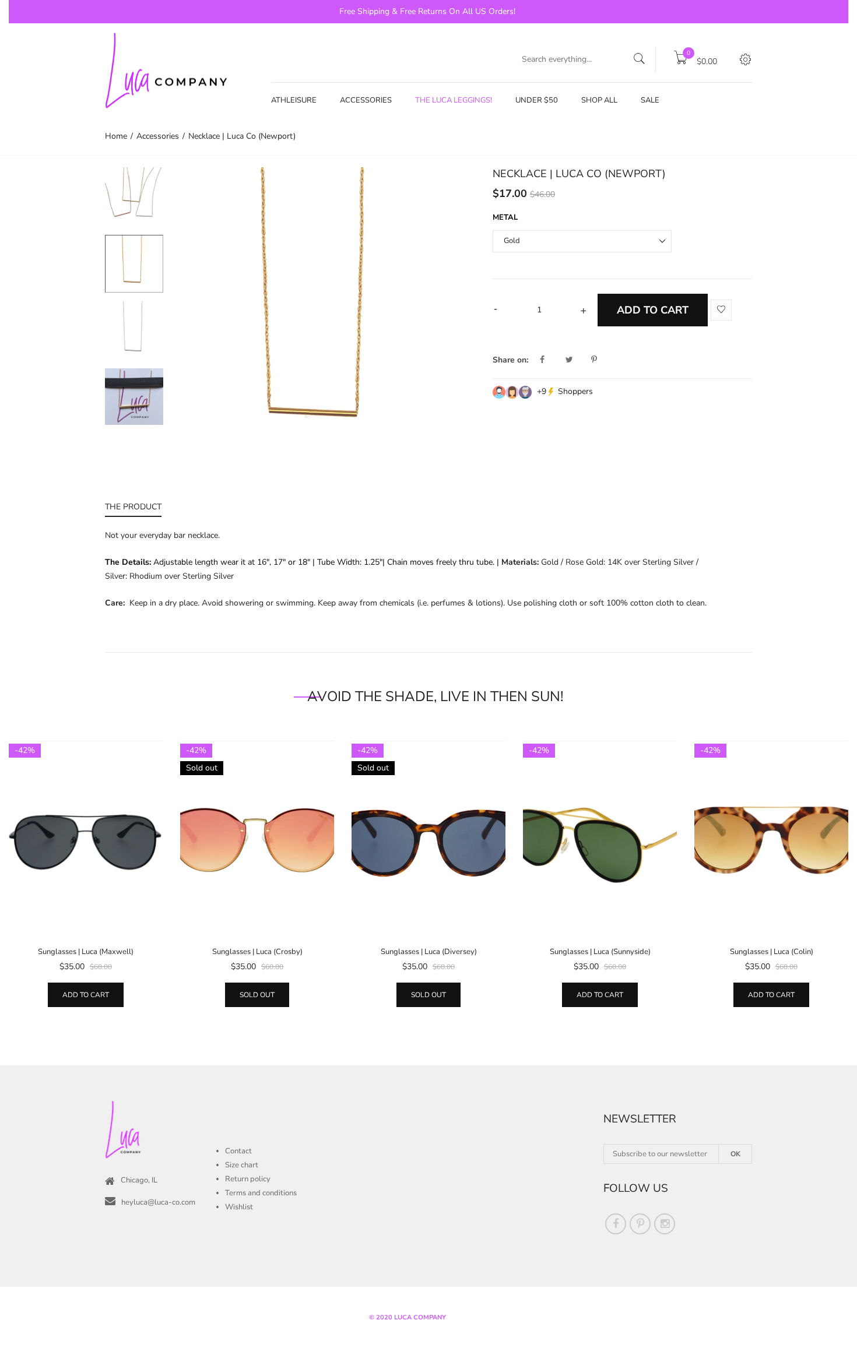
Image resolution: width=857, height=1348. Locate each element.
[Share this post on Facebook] (551, 360)
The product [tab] (133, 506)
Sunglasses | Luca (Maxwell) (86, 951)
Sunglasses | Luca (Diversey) (429, 951)
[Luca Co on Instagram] (664, 1223)
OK (735, 1154)
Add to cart (85, 994)
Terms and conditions (261, 1193)
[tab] (133, 508)
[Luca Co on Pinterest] (640, 1223)
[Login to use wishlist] (721, 310)
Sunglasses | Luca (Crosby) (257, 951)
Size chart (241, 1165)
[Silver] (134, 330)
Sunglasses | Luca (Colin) (771, 951)
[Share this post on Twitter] (577, 360)
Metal (505, 217)
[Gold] (134, 264)
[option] (134, 201)
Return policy (248, 1179)
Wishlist (239, 1207)
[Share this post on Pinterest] (594, 360)
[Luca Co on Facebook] (615, 1223)
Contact (238, 1151)
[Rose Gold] (134, 196)
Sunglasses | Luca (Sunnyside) (600, 951)
